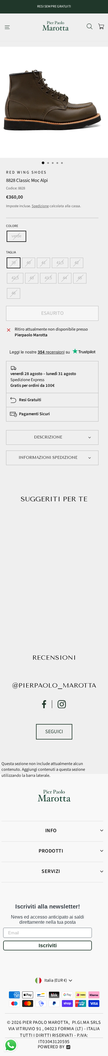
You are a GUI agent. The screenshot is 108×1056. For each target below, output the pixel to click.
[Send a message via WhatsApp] (11, 1045)
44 (65, 278)
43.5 (48, 278)
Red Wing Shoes (26, 172)
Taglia (11, 252)
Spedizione (40, 206)
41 (43, 263)
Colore (12, 226)
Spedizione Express (27, 380)
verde (16, 236)
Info (51, 830)
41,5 (60, 263)
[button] (52, 437)
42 (77, 263)
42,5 (15, 278)
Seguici (54, 731)
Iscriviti (48, 945)
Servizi (50, 871)
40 (28, 263)
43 (32, 278)
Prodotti (51, 851)
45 (80, 278)
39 (14, 263)
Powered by (51, 1047)
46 (14, 293)
